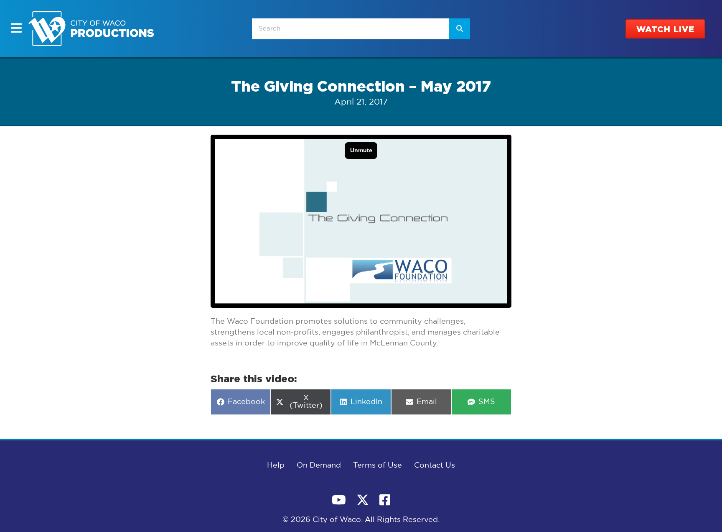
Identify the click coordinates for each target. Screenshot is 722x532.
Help (276, 465)
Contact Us (434, 465)
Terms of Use (377, 465)
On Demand (319, 465)
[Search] (459, 28)
